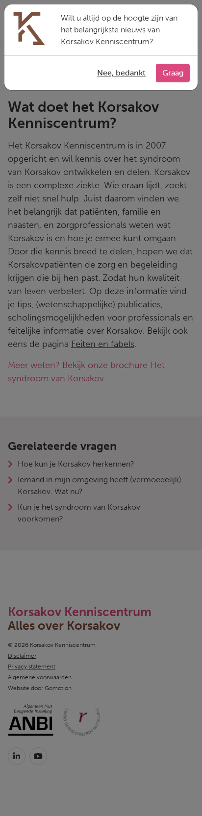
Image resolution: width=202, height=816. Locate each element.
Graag (172, 72)
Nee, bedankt (121, 72)
